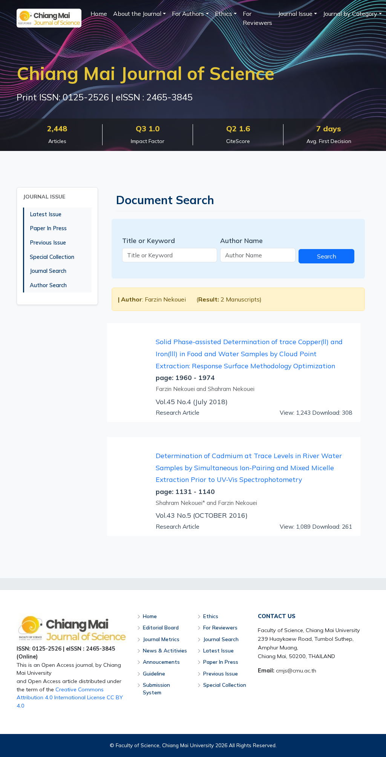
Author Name (241, 240)
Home (98, 13)
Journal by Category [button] (350, 13)
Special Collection (52, 257)
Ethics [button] (223, 13)
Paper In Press (48, 228)
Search (326, 256)
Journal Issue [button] (295, 13)
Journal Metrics (161, 639)
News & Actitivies (165, 650)
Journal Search (48, 271)
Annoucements (161, 662)
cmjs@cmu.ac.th (296, 670)
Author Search (48, 285)
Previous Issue (48, 242)
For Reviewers (257, 18)
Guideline (154, 673)
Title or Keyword (148, 240)
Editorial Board (161, 627)
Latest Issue (45, 214)
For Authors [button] (188, 13)
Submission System (156, 688)
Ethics (210, 616)
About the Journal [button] (137, 13)
